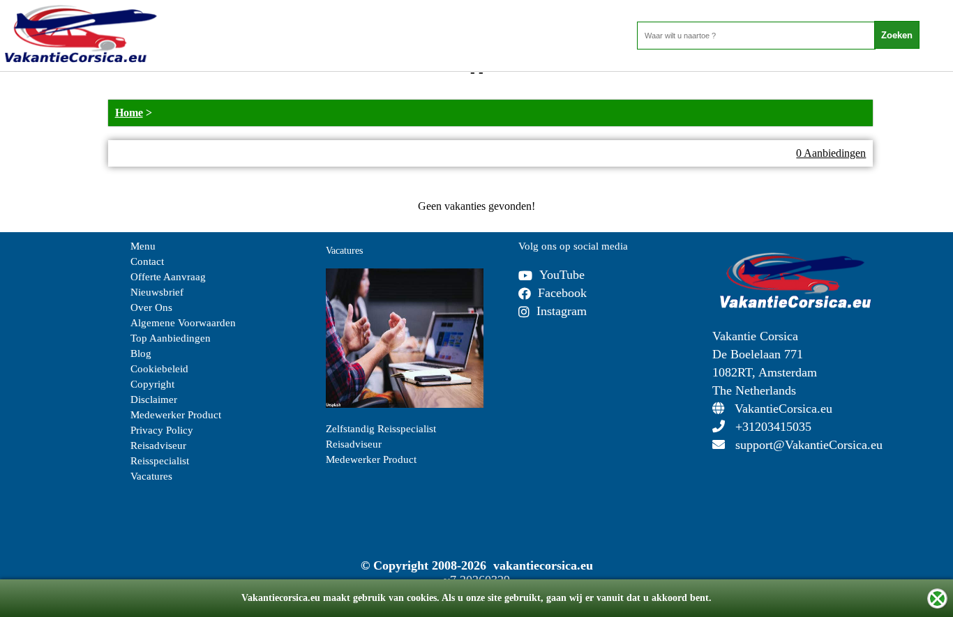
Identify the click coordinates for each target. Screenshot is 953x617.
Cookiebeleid (159, 368)
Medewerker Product (175, 414)
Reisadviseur (158, 445)
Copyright (152, 384)
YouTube (562, 275)
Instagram (561, 311)
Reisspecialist (159, 460)
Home (129, 113)
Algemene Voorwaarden (183, 322)
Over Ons (151, 307)
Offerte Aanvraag (168, 276)
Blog (140, 353)
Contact (147, 261)
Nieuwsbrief (156, 292)
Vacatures (151, 476)
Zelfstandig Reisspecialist (381, 428)
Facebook (562, 293)
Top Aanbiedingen (170, 338)
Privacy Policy (161, 430)
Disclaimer (153, 399)
